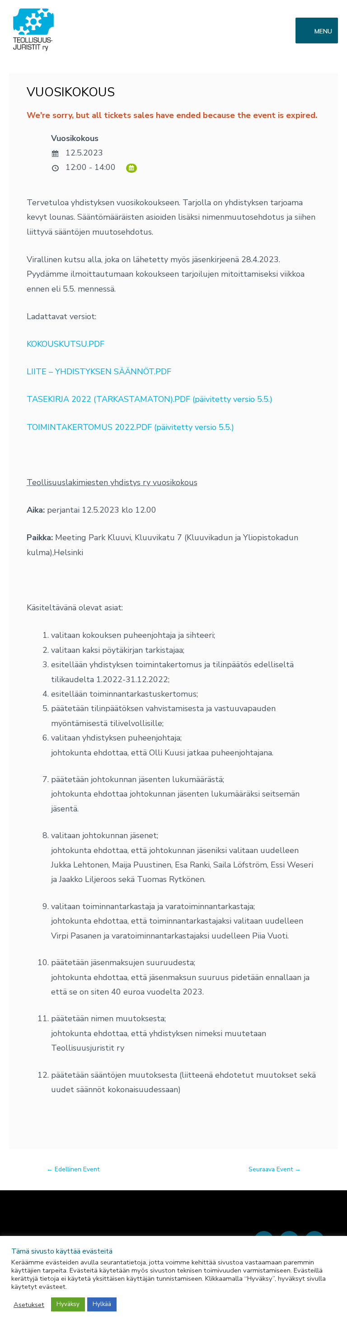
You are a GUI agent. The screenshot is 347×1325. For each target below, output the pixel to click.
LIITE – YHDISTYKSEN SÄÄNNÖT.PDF (99, 371)
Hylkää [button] (102, 1304)
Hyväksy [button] (68, 1304)
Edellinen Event (73, 1169)
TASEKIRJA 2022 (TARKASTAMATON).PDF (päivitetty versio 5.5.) (149, 399)
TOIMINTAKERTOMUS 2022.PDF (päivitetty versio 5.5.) (130, 427)
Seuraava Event (275, 1169)
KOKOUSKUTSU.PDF (65, 344)
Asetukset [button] (29, 1305)
